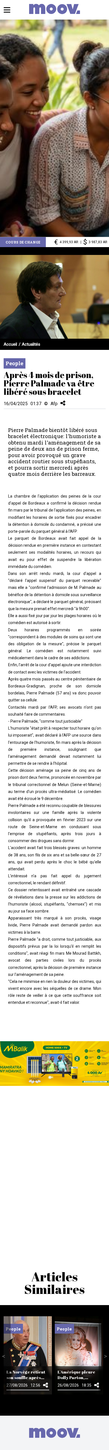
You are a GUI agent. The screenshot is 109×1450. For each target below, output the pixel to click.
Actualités (31, 344)
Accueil (10, 344)
